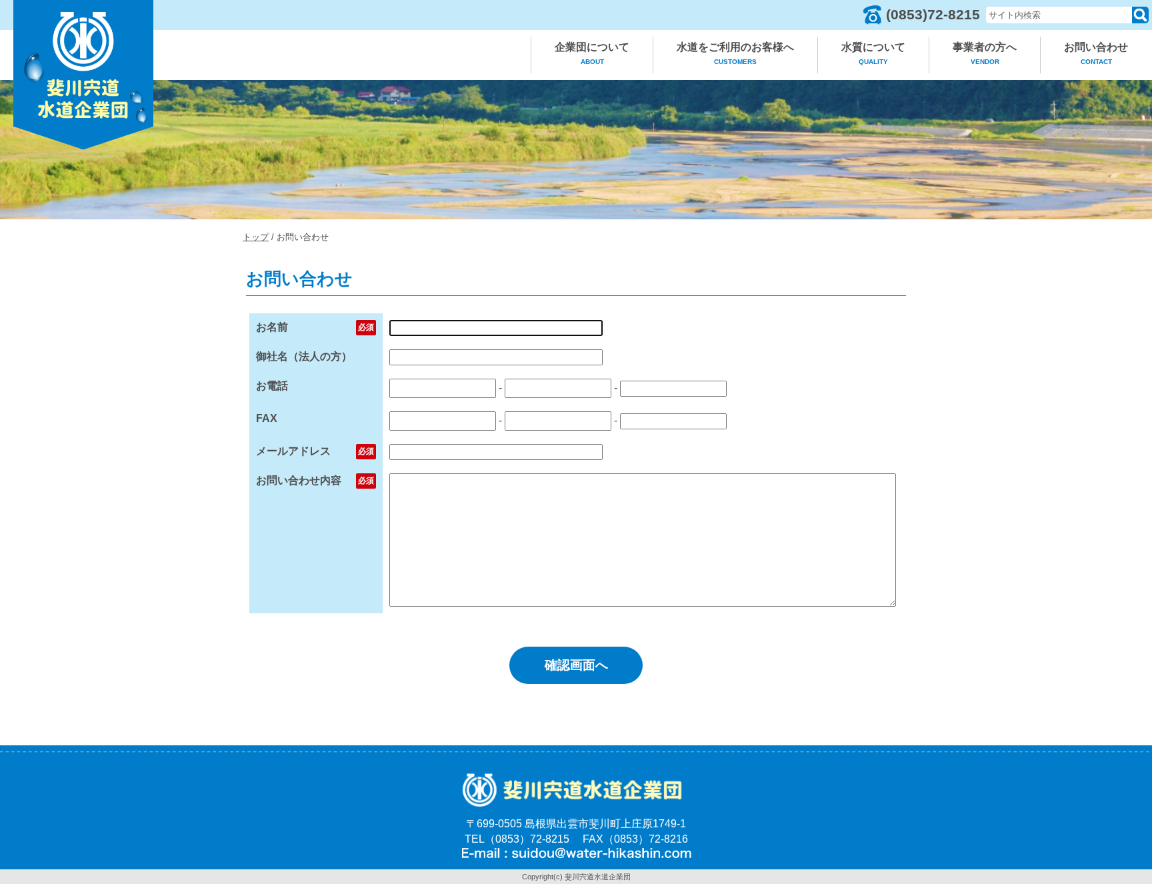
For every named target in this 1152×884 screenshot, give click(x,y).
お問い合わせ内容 (298, 480)
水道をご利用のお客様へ (735, 53)
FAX (266, 418)
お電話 (272, 385)
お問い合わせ (1096, 53)
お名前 (272, 327)
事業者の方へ (985, 53)
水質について (873, 53)
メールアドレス (293, 451)
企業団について (592, 53)
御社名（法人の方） (304, 356)
